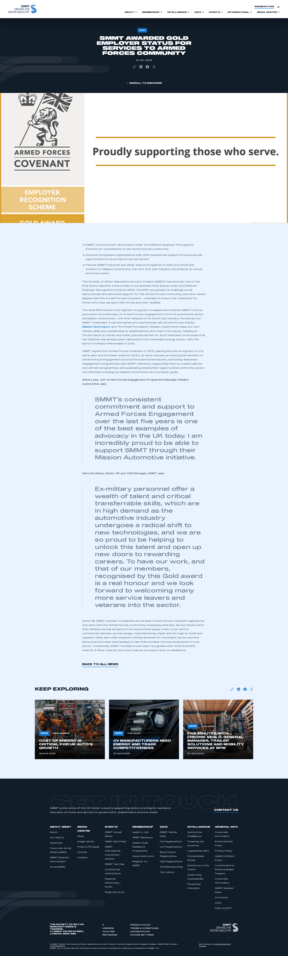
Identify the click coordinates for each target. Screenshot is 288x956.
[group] (70, 729)
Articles (82, 852)
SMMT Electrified (115, 842)
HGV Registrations (171, 862)
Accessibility (58, 867)
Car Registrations (171, 842)
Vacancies (56, 843)
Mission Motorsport (96, 327)
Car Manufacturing (171, 867)
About (54, 832)
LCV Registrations (171, 847)
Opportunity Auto (143, 856)
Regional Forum (114, 892)
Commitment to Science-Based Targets (224, 870)
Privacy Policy (223, 851)
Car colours (167, 872)
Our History (57, 838)
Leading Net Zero (198, 851)
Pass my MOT (223, 908)
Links (218, 903)
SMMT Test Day (114, 864)
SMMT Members (142, 838)
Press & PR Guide (88, 847)
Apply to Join (140, 832)
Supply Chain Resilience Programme (140, 847)
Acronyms (221, 898)
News (80, 836)
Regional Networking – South (113, 883)
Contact (82, 858)
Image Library (85, 842)
